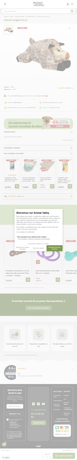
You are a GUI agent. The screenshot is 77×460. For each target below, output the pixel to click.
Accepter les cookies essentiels (22, 248)
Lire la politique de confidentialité (25, 232)
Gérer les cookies (38, 248)
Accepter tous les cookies (55, 248)
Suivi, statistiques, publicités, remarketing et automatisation (34, 239)
